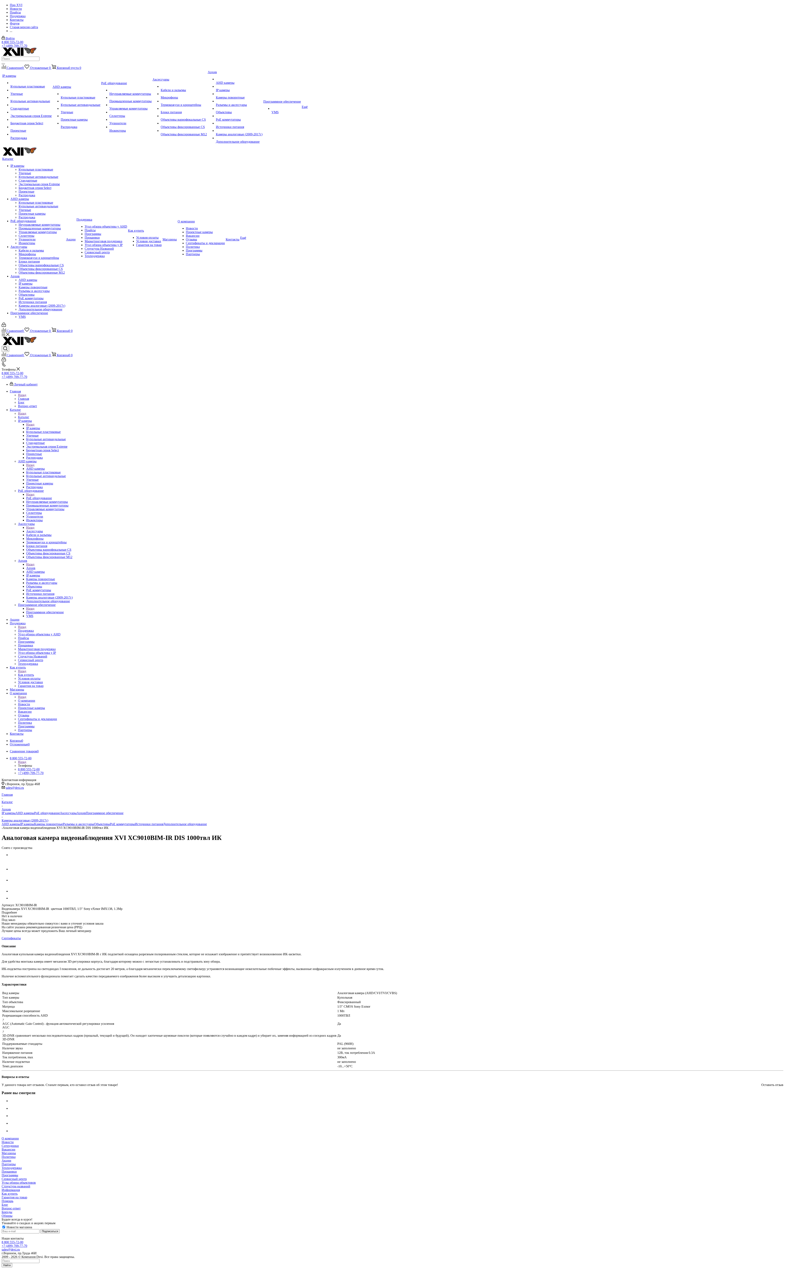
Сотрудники (10, 1146)
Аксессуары (34, 531)
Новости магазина (19, 1227)
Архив (30, 568)
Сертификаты (11, 938)
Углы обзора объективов (19, 1182)
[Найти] (3, 63)
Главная (23, 398)
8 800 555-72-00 (12, 42)
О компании (26, 700)
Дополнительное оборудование (185, 824)
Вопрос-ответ (11, 1208)
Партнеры (9, 1164)
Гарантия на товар (14, 1197)
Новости (8, 1142)
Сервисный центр (14, 1179)
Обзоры (7, 1215)
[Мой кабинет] (4, 325)
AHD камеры (35, 468)
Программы (10, 1175)
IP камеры (33, 428)
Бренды (7, 1212)
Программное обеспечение (45, 612)
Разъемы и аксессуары (78, 824)
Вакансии (8, 1149)
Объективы (102, 824)
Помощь (7, 1201)
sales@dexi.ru (15, 787)
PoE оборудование (39, 498)
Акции (6, 1160)
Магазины (9, 1153)
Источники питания (149, 824)
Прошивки (9, 1171)
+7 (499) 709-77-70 (14, 45)
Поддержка (26, 630)
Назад (22, 395)
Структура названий (16, 1186)
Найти (7, 1265)
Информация (11, 1190)
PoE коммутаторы (122, 824)
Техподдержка (12, 1168)
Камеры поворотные (48, 824)
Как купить (26, 675)
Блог (5, 1204)
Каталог (23, 417)
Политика (9, 1157)
